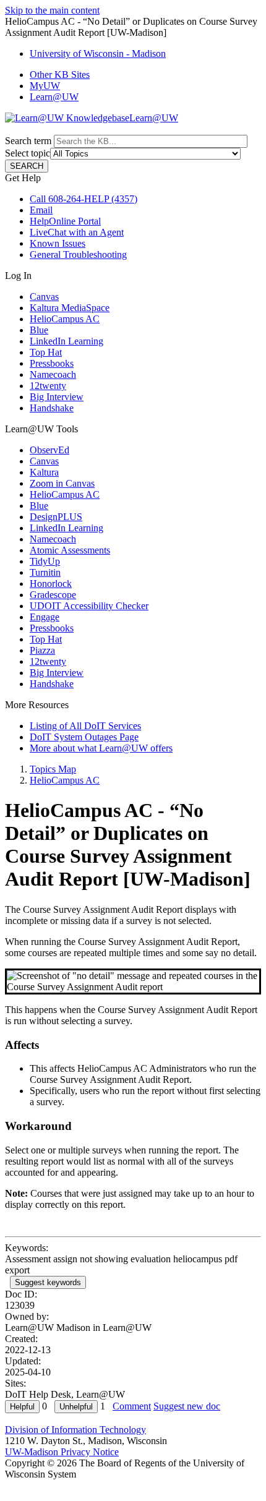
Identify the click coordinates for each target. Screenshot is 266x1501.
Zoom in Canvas (62, 483)
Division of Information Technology (75, 1429)
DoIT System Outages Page (84, 737)
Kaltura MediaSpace (69, 307)
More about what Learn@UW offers (101, 748)
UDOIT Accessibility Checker (89, 606)
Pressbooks (52, 363)
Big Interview (57, 396)
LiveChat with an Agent (77, 232)
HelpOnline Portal (65, 221)
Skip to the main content (52, 10)
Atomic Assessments (70, 550)
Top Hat (46, 352)
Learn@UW (54, 97)
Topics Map (53, 769)
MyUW (45, 85)
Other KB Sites (60, 74)
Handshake (52, 408)
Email (41, 210)
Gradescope (53, 594)
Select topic (27, 153)
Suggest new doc (186, 1406)
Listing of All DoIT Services (85, 726)
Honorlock (51, 583)
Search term (28, 140)
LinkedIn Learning (66, 341)
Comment (132, 1406)
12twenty (48, 385)
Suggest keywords (48, 1282)
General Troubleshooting (78, 254)
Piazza (42, 650)
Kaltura (44, 472)
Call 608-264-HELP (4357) (83, 199)
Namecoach (53, 374)
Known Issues (57, 243)
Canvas (44, 296)
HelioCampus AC (65, 319)
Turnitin (45, 572)
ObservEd (49, 450)
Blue (39, 330)
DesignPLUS (56, 516)
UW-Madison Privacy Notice (62, 1452)
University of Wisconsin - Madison (98, 53)
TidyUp (45, 561)
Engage (44, 617)
